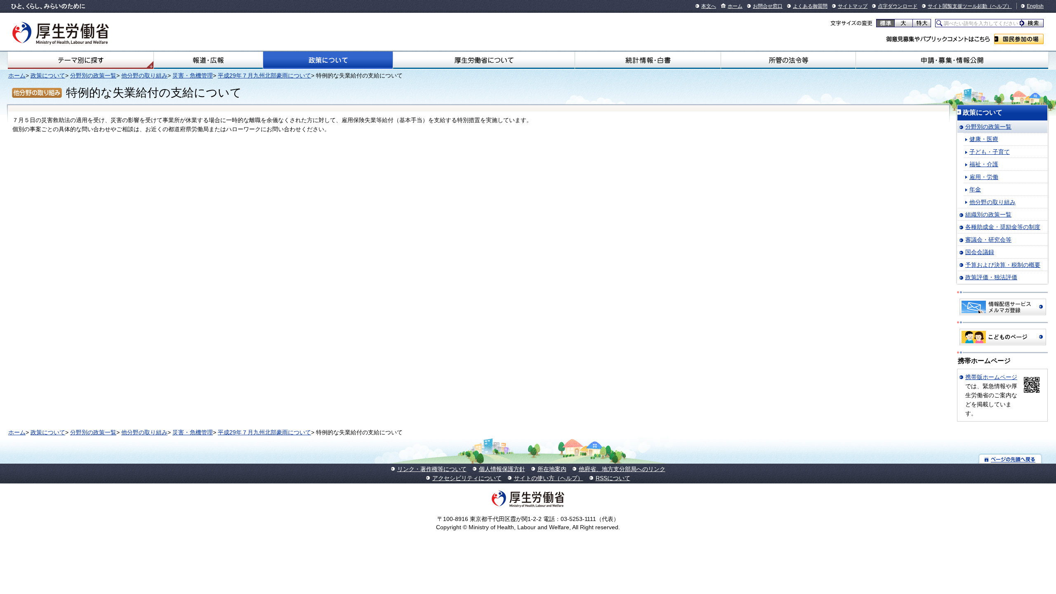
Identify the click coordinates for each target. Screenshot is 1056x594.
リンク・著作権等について (432, 469)
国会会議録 (979, 252)
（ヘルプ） (999, 6)
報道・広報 (208, 60)
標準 (885, 23)
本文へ (708, 6)
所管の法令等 (788, 60)
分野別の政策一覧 (93, 75)
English (1035, 6)
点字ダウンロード (897, 6)
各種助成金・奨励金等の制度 (1002, 227)
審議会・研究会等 (988, 239)
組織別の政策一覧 (988, 214)
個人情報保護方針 (502, 469)
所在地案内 (551, 469)
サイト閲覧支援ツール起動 (957, 6)
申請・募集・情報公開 (952, 60)
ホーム (735, 6)
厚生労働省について (484, 60)
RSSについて (613, 478)
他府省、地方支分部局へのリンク (622, 469)
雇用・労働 (983, 177)
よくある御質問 (810, 6)
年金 (975, 189)
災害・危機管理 (192, 75)
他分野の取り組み (144, 75)
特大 (922, 23)
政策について (328, 60)
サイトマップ (852, 6)
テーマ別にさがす (81, 60)
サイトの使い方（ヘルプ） (548, 478)
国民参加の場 (1019, 39)
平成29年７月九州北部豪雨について (264, 75)
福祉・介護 (983, 164)
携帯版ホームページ (991, 377)
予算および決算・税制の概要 (1002, 265)
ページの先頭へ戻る (1010, 458)
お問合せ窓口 (768, 6)
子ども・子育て (989, 151)
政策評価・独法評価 (991, 277)
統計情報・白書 (647, 60)
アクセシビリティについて (467, 478)
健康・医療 (983, 139)
